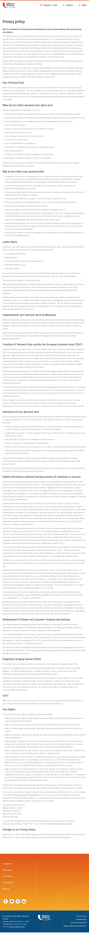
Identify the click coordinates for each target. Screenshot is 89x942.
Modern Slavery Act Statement (75, 926)
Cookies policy (81, 919)
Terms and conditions (78, 922)
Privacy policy (81, 916)
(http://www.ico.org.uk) (63, 824)
